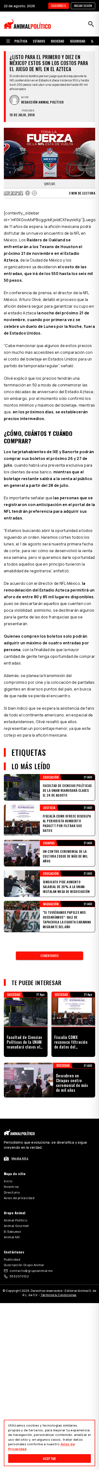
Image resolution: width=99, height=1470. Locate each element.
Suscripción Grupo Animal (24, 1265)
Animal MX (12, 1237)
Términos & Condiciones (58, 1295)
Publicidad (12, 1259)
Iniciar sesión (83, 6)
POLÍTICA (20, 40)
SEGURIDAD (77, 40)
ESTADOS (39, 40)
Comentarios (49, 955)
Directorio (12, 1192)
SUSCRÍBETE (58, 6)
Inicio (8, 1181)
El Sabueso (12, 1231)
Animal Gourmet (16, 1226)
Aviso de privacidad (19, 1198)
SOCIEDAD (57, 40)
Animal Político (15, 1220)
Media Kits (20, 1158)
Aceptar (49, 1458)
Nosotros (11, 1186)
